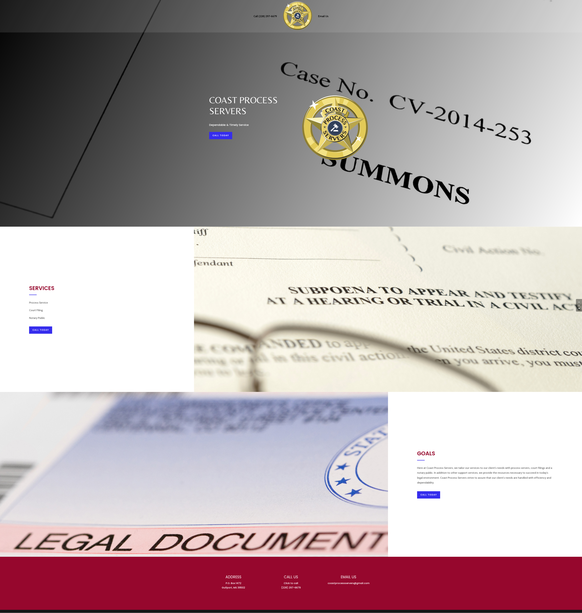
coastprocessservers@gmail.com (349, 583)
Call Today (220, 135)
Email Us (323, 16)
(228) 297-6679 (291, 587)
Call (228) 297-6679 (265, 16)
